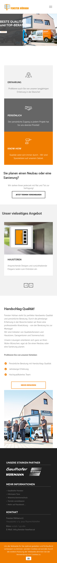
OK (28, 558)
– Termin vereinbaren (15, 501)
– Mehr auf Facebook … (15, 504)
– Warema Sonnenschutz (17, 498)
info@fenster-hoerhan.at (24, 529)
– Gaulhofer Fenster (14, 491)
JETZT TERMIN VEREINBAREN (29, 195)
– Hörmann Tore (13, 494)
